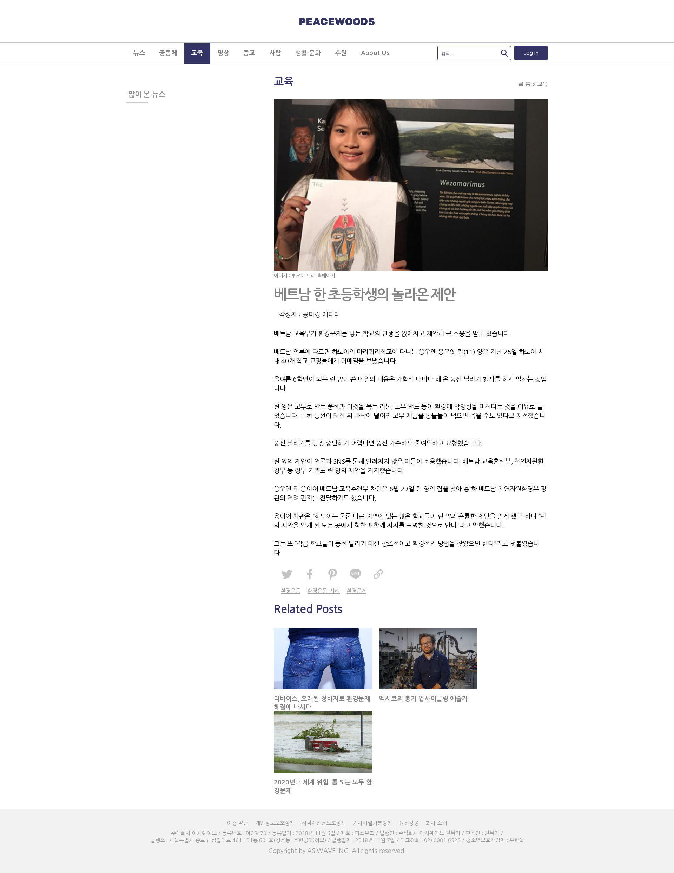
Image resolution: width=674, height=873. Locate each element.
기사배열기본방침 (372, 823)
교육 (542, 84)
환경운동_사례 (324, 590)
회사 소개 (436, 823)
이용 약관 (237, 823)
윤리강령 (409, 823)
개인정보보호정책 (275, 823)
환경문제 (356, 590)
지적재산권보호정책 (324, 823)
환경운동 (290, 590)
